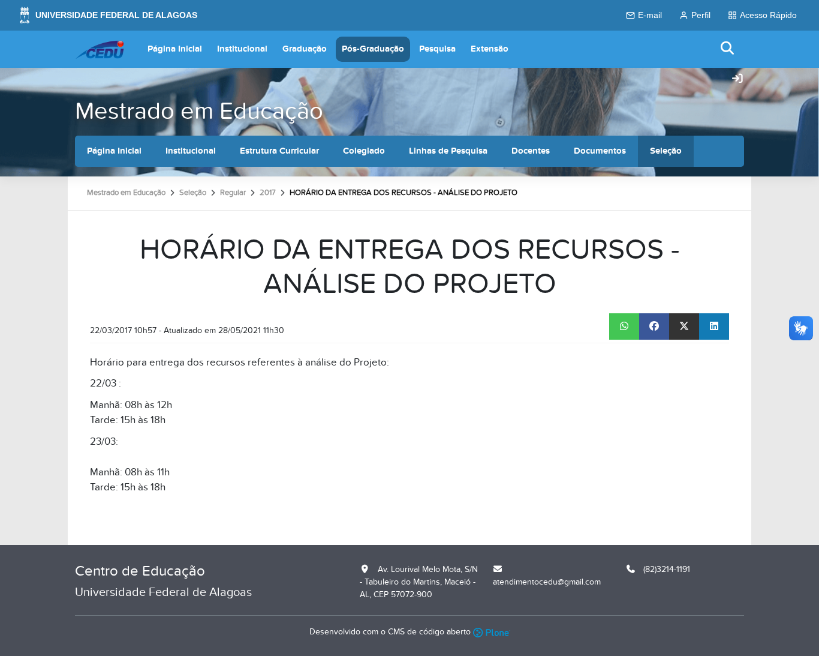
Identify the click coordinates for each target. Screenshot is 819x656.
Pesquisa (437, 49)
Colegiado (364, 151)
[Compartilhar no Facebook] (654, 326)
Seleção (666, 151)
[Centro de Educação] (99, 49)
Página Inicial (174, 49)
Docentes (530, 151)
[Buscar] (728, 48)
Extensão (489, 49)
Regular (233, 192)
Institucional (242, 49)
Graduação (304, 49)
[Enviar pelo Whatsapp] (624, 326)
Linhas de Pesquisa (448, 151)
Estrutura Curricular (279, 151)
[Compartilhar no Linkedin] (714, 326)
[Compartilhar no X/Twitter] (684, 326)
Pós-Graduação (373, 49)
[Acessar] (737, 79)
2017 (268, 192)
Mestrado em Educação (199, 111)
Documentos (600, 151)
